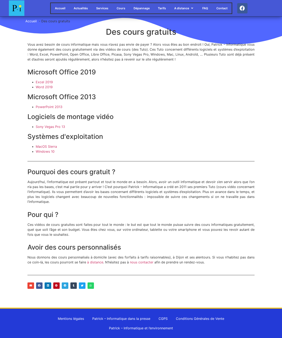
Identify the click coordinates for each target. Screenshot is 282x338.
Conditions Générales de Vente (200, 319)
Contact (221, 8)
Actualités (81, 8)
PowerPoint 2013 (49, 107)
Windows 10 (45, 151)
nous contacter (141, 262)
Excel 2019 (44, 82)
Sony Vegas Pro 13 (50, 127)
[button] (30, 285)
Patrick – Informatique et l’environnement (141, 328)
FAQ (205, 8)
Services (102, 8)
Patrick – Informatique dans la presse (121, 319)
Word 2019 (44, 87)
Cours (121, 8)
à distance (95, 262)
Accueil (60, 8)
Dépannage (142, 8)
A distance (181, 8)
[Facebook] (242, 8)
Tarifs (162, 8)
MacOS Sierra (46, 146)
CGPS (163, 319)
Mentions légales (71, 319)
